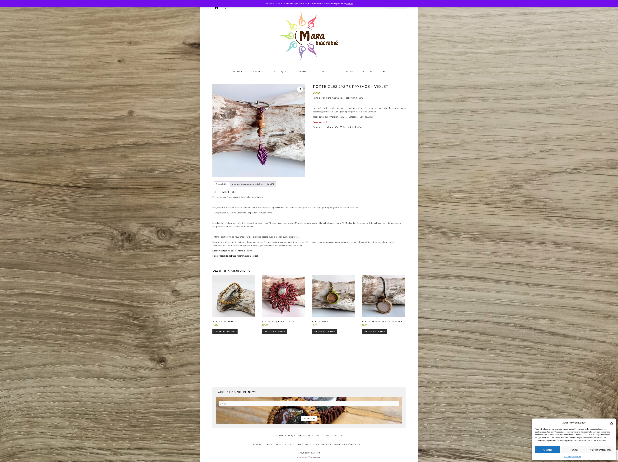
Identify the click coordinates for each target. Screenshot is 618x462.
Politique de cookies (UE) (318, 444)
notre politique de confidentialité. (331, 411)
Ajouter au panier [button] (274, 331)
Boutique (290, 435)
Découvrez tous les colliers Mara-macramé (232, 250)
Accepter (547, 449)
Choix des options (225, 331)
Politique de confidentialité (288, 444)
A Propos (316, 435)
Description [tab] (222, 184)
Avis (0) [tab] (270, 184)
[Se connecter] (216, 7)
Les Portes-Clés (332, 127)
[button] (611, 422)
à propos (348, 72)
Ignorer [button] (349, 3)
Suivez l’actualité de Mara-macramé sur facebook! (235, 256)
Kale (318, 452)
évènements (303, 72)
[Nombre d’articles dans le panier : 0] (224, 7)
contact (368, 72)
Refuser (574, 449)
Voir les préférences (600, 449)
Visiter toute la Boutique (351, 127)
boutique (280, 72)
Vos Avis (339, 435)
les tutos (326, 72)
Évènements (304, 435)
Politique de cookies (572, 456)
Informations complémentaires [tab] (247, 184)
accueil (238, 72)
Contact (327, 435)
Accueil (279, 435)
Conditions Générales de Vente (349, 444)
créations (258, 72)
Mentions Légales (262, 444)
